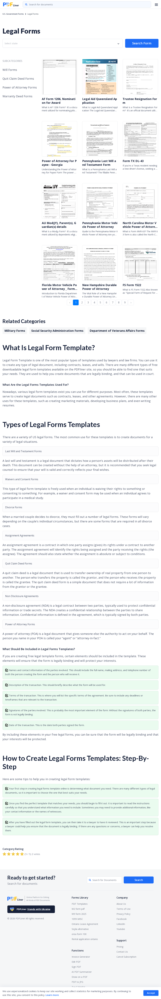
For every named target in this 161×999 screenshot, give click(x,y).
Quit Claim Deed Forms (18, 78)
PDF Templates (80, 903)
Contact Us (122, 951)
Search (139, 880)
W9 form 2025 (79, 913)
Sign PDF (76, 966)
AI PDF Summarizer (82, 971)
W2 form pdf (78, 908)
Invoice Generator (81, 956)
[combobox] (63, 43)
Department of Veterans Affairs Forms (117, 331)
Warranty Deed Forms (17, 96)
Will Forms (10, 70)
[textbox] (12, 43)
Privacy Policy (123, 913)
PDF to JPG (77, 981)
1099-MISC (77, 918)
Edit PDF (76, 961)
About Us (121, 903)
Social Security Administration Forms (57, 331)
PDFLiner (33, 909)
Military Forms (14, 331)
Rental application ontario (85, 939)
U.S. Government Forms (13, 14)
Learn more (52, 994)
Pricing (120, 946)
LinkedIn (121, 923)
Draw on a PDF (79, 976)
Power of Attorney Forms (20, 87)
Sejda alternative (80, 929)
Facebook (122, 918)
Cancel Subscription (126, 956)
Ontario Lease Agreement (85, 923)
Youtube (121, 929)
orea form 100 (79, 934)
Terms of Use (123, 908)
